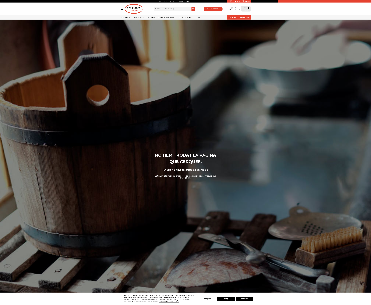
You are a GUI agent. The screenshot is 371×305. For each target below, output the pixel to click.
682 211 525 (172, 1)
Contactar (237, 1)
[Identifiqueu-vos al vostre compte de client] (239, 9)
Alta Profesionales (213, 9)
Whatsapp (248, 1)
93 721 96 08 (163, 1)
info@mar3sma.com (184, 1)
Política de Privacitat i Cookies (169, 302)
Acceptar (244, 299)
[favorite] (230, 9)
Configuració (207, 299)
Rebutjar (226, 299)
